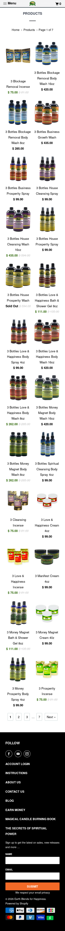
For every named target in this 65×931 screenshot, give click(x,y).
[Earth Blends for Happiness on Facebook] (9, 753)
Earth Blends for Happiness (30, 899)
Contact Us (14, 791)
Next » (51, 716)
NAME (8, 854)
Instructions (16, 773)
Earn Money (15, 810)
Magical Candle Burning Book (30, 819)
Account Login (17, 764)
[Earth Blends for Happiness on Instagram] (28, 753)
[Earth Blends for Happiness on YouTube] (19, 753)
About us (13, 782)
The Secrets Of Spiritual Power (26, 831)
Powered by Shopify (16, 903)
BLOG (9, 800)
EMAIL (9, 869)
